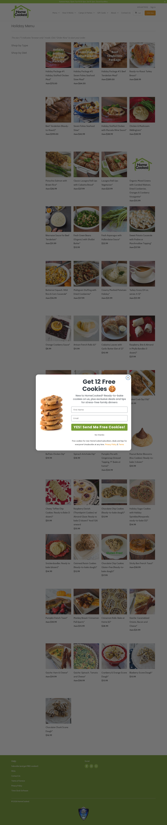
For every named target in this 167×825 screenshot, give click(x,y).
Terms (121, 444)
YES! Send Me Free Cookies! (99, 427)
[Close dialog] (128, 377)
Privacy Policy (111, 444)
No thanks (99, 434)
